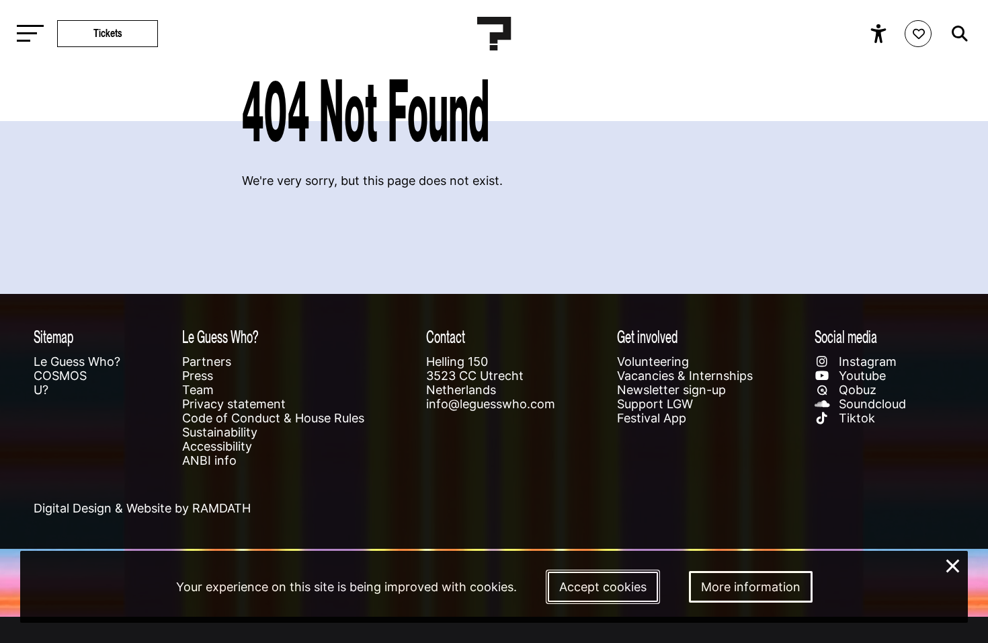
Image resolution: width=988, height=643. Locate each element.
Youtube (860, 376)
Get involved (647, 337)
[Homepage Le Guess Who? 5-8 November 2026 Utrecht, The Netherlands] (494, 33)
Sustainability (219, 432)
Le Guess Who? (77, 361)
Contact (445, 337)
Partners (206, 361)
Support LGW (655, 404)
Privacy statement (234, 404)
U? (41, 390)
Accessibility (217, 446)
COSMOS (60, 376)
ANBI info (209, 460)
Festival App (651, 418)
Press (197, 376)
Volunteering (653, 361)
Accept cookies (603, 587)
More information (750, 587)
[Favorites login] (918, 33)
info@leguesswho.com (490, 404)
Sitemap (53, 337)
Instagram (866, 361)
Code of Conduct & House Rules (273, 418)
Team (198, 390)
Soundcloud (870, 404)
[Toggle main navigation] (27, 34)
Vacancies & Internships (685, 376)
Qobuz (855, 390)
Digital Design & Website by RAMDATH (142, 508)
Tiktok (855, 418)
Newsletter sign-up (671, 390)
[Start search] (956, 34)
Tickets (107, 33)
